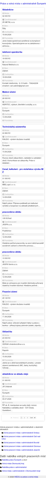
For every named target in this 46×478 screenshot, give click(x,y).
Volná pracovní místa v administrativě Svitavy (21, 432)
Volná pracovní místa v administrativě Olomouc (22, 446)
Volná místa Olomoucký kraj (13, 463)
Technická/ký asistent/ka (14, 126)
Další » (32, 417)
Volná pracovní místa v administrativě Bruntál (21, 442)
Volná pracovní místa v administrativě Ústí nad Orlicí (21, 437)
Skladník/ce (7, 9)
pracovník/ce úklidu (11, 211)
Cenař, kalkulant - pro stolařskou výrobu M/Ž (23, 170)
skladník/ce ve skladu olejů (15, 373)
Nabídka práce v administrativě (14, 467)
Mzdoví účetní (9, 91)
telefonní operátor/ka (12, 51)
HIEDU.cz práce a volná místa (26, 476)
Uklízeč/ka (7, 331)
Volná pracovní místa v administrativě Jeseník (22, 450)
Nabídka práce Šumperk (11, 459)
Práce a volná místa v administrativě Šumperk (23, 3)
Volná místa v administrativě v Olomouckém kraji (21, 471)
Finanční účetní (9, 291)
